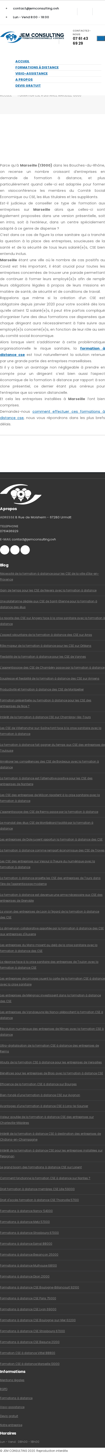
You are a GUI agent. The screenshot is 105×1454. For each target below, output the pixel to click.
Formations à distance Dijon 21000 (25, 1276)
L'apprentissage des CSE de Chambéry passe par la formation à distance (52, 668)
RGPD (3, 1389)
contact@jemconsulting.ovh (36, 8)
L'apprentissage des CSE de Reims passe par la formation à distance (49, 812)
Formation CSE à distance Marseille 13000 (30, 1364)
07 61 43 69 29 (80, 41)
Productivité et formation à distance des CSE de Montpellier (42, 689)
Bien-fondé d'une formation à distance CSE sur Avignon (40, 1095)
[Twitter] (85, 11)
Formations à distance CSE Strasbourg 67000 (32, 1331)
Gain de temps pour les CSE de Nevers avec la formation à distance (48, 590)
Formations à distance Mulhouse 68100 (28, 1266)
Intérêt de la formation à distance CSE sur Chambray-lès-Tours (45, 717)
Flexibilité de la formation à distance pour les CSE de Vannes (43, 657)
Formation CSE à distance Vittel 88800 (27, 1353)
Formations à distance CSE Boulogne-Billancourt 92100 (39, 1287)
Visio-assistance (31, 73)
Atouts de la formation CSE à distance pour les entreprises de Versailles (51, 1062)
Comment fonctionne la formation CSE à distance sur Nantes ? (45, 1178)
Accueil (22, 61)
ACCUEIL (6, 95)
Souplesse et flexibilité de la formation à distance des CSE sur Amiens (49, 679)
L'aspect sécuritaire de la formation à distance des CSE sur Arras (46, 635)
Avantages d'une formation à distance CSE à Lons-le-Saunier (44, 1106)
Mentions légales (12, 1380)
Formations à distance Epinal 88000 (26, 1244)
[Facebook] (69, 11)
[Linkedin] (100, 11)
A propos (24, 79)
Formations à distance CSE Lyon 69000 (28, 1309)
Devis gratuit (28, 85)
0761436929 (9, 531)
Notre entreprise (11, 1425)
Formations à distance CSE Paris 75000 (28, 1298)
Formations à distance (37, 67)
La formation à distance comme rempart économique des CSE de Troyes (52, 850)
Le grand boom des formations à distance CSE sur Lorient (41, 1167)
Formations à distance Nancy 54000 (26, 1211)
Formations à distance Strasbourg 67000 (29, 1233)
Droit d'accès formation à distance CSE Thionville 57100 (39, 1200)
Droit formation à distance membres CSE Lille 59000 (37, 1189)
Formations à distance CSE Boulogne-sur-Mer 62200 (38, 1320)
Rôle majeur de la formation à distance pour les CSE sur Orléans (45, 646)
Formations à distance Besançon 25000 (29, 1255)
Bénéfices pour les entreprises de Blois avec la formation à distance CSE (51, 1073)
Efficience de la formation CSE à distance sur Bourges (38, 1084)
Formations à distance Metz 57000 (25, 1222)
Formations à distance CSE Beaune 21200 (30, 1342)
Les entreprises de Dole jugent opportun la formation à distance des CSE (51, 839)
